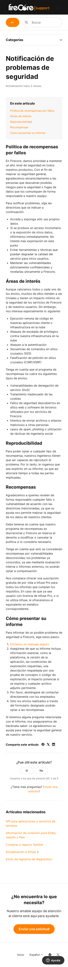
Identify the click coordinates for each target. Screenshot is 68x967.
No (41, 770)
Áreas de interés (20, 116)
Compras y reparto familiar (24, 844)
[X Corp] (48, 745)
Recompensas (19, 127)
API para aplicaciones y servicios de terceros (30, 823)
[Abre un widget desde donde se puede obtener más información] (53, 960)
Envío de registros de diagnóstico (29, 859)
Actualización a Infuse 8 (22, 852)
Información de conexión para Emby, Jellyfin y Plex (31, 835)
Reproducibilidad (21, 122)
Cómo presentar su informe (28, 133)
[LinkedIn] (53, 745)
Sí (27, 770)
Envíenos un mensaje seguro (29, 644)
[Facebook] (43, 745)
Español (35, 954)
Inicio (20, 954)
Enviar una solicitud (34, 929)
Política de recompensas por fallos (32, 110)
